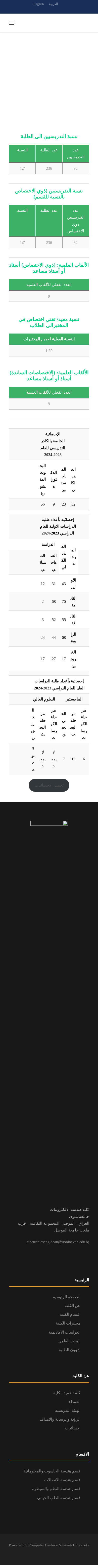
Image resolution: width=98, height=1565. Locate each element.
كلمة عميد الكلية (66, 1393)
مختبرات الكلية (68, 1323)
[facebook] (49, 9)
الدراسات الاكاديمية (64, 1332)
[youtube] (58, 9)
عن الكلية (72, 1305)
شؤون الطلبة (69, 1350)
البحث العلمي (69, 1341)
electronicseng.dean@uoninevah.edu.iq (58, 1242)
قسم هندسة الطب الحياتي (58, 1498)
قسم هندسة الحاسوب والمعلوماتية (51, 1471)
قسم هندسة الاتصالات (62, 1480)
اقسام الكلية (70, 1314)
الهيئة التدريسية (67, 1410)
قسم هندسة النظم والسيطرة (56, 1489)
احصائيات (72, 1428)
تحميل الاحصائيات (49, 785)
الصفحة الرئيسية (66, 1297)
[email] (40, 9)
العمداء (74, 1401)
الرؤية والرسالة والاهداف (59, 1419)
